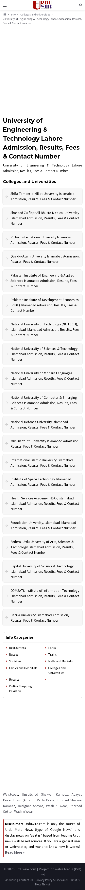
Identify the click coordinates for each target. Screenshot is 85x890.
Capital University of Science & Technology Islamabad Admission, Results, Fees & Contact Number (44, 571)
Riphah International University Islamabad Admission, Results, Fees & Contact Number (43, 240)
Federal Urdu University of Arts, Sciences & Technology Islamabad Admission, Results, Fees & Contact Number (42, 547)
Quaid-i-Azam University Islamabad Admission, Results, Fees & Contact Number (44, 259)
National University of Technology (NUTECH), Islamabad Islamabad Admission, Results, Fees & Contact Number (44, 329)
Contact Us (26, 880)
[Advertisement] (42, 70)
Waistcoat (10, 794)
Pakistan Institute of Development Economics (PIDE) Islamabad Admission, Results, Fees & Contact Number (44, 305)
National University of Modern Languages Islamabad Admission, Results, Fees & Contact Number (44, 378)
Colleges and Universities (35, 14)
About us (10, 880)
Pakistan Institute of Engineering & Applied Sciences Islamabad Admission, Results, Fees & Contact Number (43, 280)
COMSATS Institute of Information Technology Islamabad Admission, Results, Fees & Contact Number (44, 596)
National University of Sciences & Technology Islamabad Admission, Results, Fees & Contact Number (44, 354)
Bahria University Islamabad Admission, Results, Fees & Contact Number (39, 618)
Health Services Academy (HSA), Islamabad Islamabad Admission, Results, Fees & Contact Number (44, 503)
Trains (52, 654)
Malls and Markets (60, 661)
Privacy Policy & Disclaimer (52, 880)
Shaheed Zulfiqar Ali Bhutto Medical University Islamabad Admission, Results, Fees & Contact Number (44, 218)
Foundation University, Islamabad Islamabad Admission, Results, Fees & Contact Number (43, 525)
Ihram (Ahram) (24, 800)
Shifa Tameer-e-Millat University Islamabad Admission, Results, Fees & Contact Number (43, 196)
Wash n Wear (56, 806)
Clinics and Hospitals (23, 668)
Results (14, 679)
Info (13, 14)
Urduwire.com (25, 869)
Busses (13, 654)
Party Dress (45, 800)
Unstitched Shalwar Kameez (45, 794)
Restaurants (17, 648)
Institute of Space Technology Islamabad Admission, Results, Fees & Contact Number (43, 482)
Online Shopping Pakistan (20, 688)
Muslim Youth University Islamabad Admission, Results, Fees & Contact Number (44, 444)
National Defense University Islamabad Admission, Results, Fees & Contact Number (43, 425)
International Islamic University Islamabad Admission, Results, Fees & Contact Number (43, 463)
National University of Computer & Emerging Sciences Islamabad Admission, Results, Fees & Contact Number (43, 402)
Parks (52, 648)
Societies (15, 661)
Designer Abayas (30, 806)
